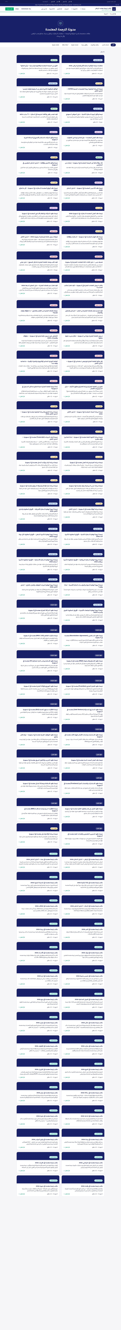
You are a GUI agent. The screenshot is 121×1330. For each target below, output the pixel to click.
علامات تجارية (55, 45)
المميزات (66, 9)
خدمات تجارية (74, 45)
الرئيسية (112, 14)
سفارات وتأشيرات (95, 45)
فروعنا (74, 9)
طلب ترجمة (9, 9)
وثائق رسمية (84, 45)
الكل (113, 45)
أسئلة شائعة (65, 45)
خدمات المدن (105, 45)
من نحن (43, 9)
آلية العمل (59, 9)
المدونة (51, 9)
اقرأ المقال (67, 73)
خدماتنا (83, 9)
